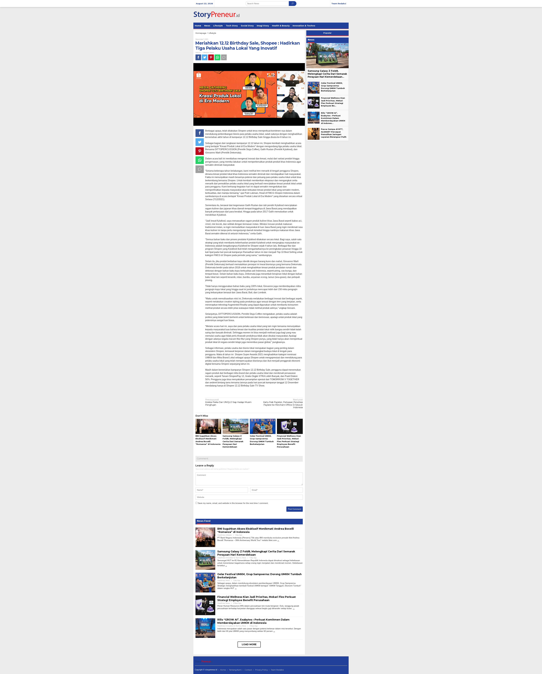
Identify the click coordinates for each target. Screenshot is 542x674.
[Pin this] (211, 57)
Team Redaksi (277, 670)
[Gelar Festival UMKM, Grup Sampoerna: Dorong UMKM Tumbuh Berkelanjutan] (236, 588)
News (212, 52)
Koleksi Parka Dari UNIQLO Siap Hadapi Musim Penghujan (228, 402)
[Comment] (224, 57)
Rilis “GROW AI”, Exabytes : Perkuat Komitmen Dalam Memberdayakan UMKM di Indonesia (253, 621)
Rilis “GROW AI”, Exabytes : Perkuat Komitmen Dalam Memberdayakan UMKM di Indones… (333, 118)
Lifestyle (206, 52)
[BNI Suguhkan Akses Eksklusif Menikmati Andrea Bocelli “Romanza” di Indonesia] (278, 540)
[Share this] (198, 57)
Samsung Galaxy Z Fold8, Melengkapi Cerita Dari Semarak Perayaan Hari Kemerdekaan (233, 441)
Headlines (221, 535)
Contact (248, 670)
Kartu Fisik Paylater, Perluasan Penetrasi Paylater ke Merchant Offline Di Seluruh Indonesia (283, 403)
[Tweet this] (204, 57)
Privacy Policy (261, 670)
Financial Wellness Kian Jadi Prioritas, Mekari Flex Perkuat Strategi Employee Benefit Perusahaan (289, 441)
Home (223, 670)
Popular (327, 33)
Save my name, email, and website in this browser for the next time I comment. (233, 503)
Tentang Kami (235, 670)
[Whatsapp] (217, 57)
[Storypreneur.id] (218, 14)
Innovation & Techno (233, 558)
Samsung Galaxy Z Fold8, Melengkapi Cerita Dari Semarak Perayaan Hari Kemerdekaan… (327, 74)
